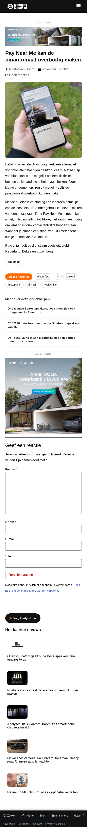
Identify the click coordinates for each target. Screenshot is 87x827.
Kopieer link (50, 284)
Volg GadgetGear (25, 618)
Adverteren (9, 824)
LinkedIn (71, 276)
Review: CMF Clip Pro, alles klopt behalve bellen (42, 792)
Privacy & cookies (55, 824)
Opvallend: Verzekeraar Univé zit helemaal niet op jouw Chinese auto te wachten (43, 759)
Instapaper (14, 284)
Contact (37, 824)
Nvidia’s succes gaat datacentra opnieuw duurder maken (42, 692)
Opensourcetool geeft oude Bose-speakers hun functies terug (41, 658)
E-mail (32, 284)
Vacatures (24, 824)
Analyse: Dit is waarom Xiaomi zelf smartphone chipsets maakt (41, 725)
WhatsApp (43, 276)
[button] (78, 5)
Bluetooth (14, 261)
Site (8, 556)
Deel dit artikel (19, 276)
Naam (10, 522)
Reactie (11, 469)
